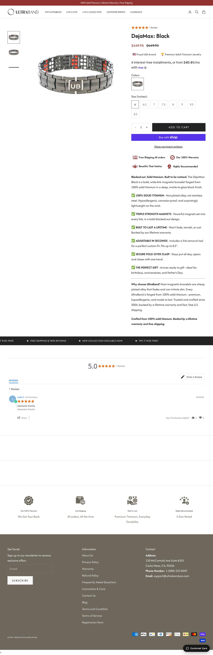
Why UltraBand (53, 12)
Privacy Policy (90, 562)
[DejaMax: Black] (137, 84)
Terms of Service (92, 616)
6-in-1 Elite (71, 12)
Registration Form (93, 622)
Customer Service (116, 12)
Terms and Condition (95, 609)
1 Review (153, 27)
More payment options (168, 146)
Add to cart (179, 127)
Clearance (136, 12)
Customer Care (198, 648)
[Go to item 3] (13, 67)
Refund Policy (90, 575)
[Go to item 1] (13, 37)
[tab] (191, 377)
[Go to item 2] (13, 52)
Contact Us (89, 595)
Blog (84, 602)
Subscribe (20, 580)
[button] (24, 417)
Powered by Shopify (30, 637)
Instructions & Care (93, 589)
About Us (87, 555)
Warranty (88, 569)
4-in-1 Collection (92, 12)
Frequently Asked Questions (99, 582)
